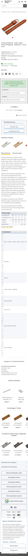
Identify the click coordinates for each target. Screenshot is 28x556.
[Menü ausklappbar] (2, 1)
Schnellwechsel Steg (14, 131)
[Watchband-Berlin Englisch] (12, 507)
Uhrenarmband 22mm (14, 487)
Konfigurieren (14, 550)
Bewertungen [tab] (17, 153)
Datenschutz (13, 541)
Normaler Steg (14, 126)
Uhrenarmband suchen (14, 496)
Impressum (5, 541)
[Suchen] (25, 5)
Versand (19, 110)
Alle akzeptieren (14, 545)
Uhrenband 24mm (14, 491)
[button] (19, 1)
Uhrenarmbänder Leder (14, 473)
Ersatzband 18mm (14, 477)
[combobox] (14, 93)
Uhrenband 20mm (14, 482)
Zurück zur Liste (6, 12)
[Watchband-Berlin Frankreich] (15, 507)
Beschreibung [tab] (5, 153)
